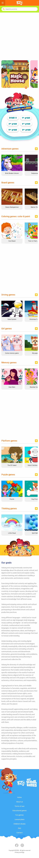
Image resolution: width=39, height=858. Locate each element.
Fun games (20, 815)
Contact (19, 833)
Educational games (20, 810)
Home (19, 797)
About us (19, 802)
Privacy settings (19, 852)
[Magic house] (15, 74)
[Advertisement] (19, 36)
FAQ (19, 828)
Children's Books (19, 824)
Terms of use (19, 806)
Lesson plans (19, 819)
